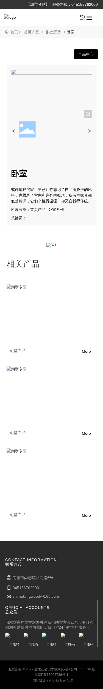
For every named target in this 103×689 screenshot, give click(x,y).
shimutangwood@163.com (36, 596)
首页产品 (31, 32)
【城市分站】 (37, 4)
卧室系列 (54, 32)
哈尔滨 (68, 681)
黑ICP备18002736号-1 (51, 675)
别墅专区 (17, 350)
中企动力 (55, 681)
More (86, 351)
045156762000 (84, 4)
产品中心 (86, 54)
